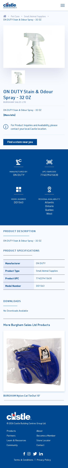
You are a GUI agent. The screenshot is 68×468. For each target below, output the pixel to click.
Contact (40, 445)
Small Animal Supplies (35, 16)
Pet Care (15, 16)
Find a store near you (20, 142)
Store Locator (43, 440)
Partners (11, 435)
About (39, 430)
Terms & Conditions (23, 459)
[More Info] (9, 114)
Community (12, 445)
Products (11, 430)
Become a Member (45, 435)
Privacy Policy (44, 459)
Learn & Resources (16, 440)
